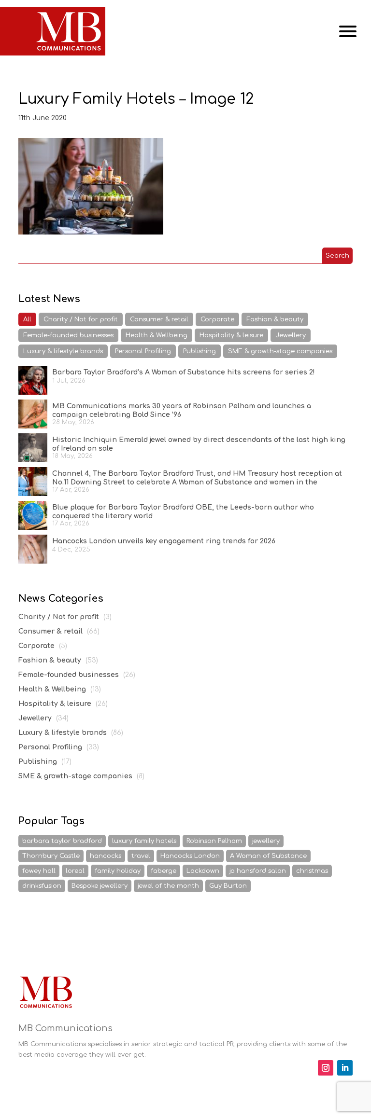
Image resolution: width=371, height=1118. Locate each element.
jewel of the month (168, 886)
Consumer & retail (159, 319)
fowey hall (39, 871)
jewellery (266, 841)
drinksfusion (41, 886)
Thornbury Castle (51, 856)
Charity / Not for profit (80, 319)
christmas (312, 871)
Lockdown (202, 871)
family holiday (118, 871)
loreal (75, 871)
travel (140, 856)
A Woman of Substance (268, 856)
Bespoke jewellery (99, 886)
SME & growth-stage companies (280, 351)
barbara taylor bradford (62, 841)
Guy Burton (228, 886)
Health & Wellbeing (156, 335)
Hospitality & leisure (231, 335)
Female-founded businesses (68, 335)
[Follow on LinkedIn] (345, 1068)
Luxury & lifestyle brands (63, 351)
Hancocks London (190, 856)
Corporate (217, 319)
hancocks (105, 856)
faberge (163, 871)
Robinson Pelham (214, 841)
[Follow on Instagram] (325, 1068)
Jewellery (290, 335)
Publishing (199, 351)
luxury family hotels (144, 841)
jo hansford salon (257, 871)
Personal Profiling (143, 351)
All (27, 319)
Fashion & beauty (274, 319)
